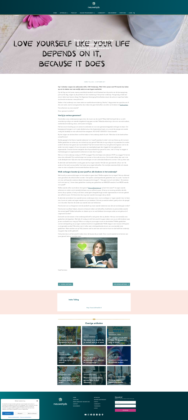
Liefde (96, 408)
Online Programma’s (86, 13)
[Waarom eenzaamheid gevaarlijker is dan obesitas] (94, 375)
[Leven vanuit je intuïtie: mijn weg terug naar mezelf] (69, 355)
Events (96, 401)
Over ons (122, 13)
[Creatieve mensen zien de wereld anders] (119, 355)
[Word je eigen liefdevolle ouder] (119, 375)
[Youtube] (85, 414)
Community (101, 13)
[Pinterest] (99, 414)
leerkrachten (124, 105)
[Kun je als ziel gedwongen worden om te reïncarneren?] (94, 355)
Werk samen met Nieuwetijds (81, 401)
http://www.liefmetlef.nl (94, 308)
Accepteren (8, 413)
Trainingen (97, 406)
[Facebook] (91, 414)
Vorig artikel (66, 284)
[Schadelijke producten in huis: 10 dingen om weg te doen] (119, 335)
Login (130, 13)
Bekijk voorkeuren (32, 413)
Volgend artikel (120, 284)
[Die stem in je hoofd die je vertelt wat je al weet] (94, 335)
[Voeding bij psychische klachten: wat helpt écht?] (69, 375)
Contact (75, 403)
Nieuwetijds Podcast (100, 399)
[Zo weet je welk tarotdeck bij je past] (69, 335)
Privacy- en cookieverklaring (13, 417)
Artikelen (63, 13)
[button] (37, 401)
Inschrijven (125, 410)
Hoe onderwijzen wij (94, 188)
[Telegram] (96, 414)
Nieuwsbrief (112, 13)
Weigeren (20, 413)
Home (55, 13)
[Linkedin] (94, 414)
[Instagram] (88, 414)
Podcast (74, 13)
